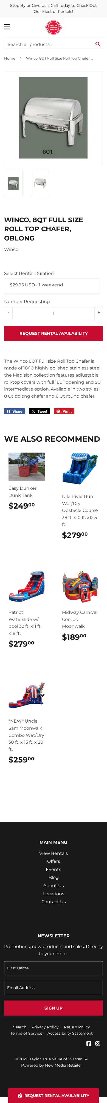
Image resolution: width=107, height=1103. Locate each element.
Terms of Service (26, 1033)
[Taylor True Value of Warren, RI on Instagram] (97, 1044)
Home (9, 58)
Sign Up (53, 1008)
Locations (53, 893)
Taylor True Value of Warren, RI (58, 1059)
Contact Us (53, 901)
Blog (54, 877)
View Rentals (53, 853)
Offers (53, 861)
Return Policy (77, 1027)
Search (19, 1027)
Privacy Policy (45, 1027)
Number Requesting (27, 301)
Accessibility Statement (70, 1033)
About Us (53, 885)
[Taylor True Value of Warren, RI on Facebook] (88, 1044)
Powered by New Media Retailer (51, 1065)
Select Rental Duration (29, 273)
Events (53, 869)
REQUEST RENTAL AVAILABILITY (53, 333)
